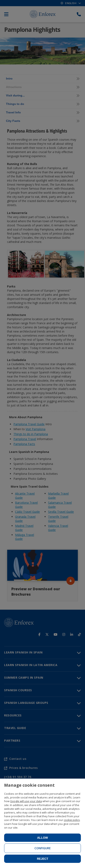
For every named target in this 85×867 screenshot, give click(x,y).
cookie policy (72, 820)
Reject (42, 858)
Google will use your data (26, 801)
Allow (42, 837)
